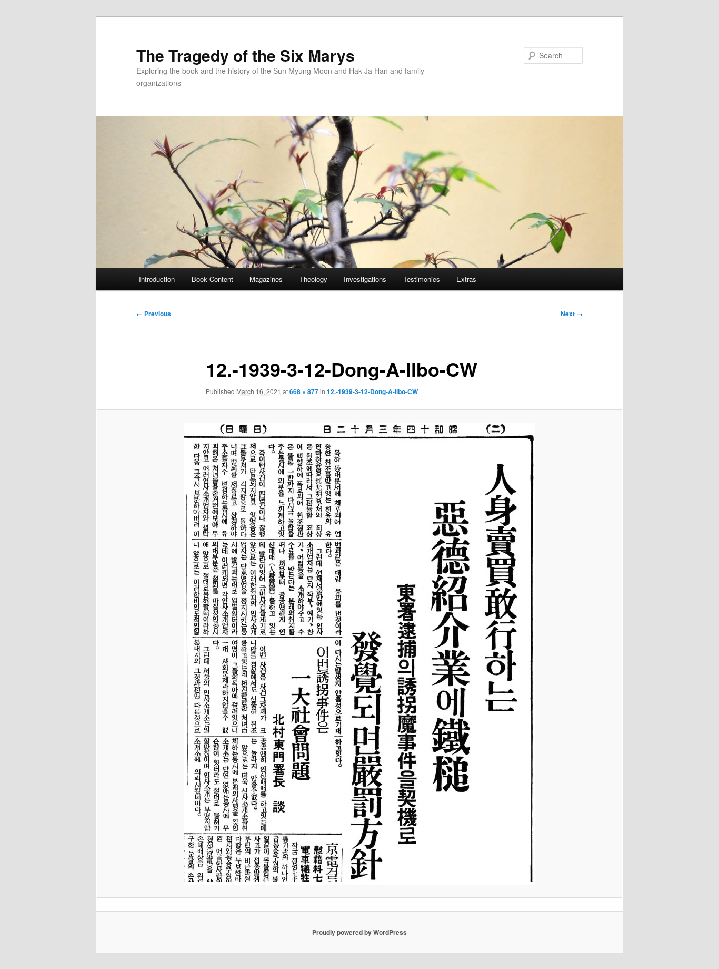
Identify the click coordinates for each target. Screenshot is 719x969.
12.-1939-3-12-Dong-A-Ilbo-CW (372, 391)
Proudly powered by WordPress (359, 932)
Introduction (157, 279)
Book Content (212, 279)
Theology (313, 279)
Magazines (266, 279)
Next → (572, 313)
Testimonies (421, 279)
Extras (466, 279)
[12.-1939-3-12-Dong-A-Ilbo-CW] (359, 654)
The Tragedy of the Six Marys (245, 55)
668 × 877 (303, 391)
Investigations (365, 279)
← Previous (153, 313)
